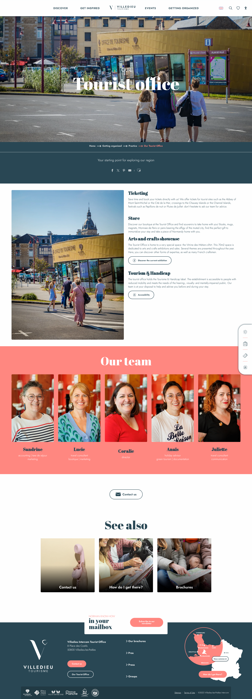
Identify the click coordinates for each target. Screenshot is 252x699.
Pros (131, 653)
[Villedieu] (38, 656)
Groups (132, 676)
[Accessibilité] (246, 8)
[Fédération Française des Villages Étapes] (95, 693)
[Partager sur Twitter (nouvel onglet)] (118, 171)
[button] (230, 8)
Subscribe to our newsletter (147, 622)
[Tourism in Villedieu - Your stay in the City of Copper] (122, 8)
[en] (221, 8)
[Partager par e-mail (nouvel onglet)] (129, 171)
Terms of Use (189, 693)
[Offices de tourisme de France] (40, 692)
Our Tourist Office (80, 674)
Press (131, 664)
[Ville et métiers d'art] (56, 693)
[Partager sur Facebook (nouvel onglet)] (112, 171)
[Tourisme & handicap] (84, 693)
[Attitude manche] (72, 693)
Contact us (77, 663)
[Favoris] (238, 8)
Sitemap (178, 693)
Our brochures (137, 641)
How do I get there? (212, 674)
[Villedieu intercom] (27, 692)
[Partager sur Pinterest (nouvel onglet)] (124, 171)
